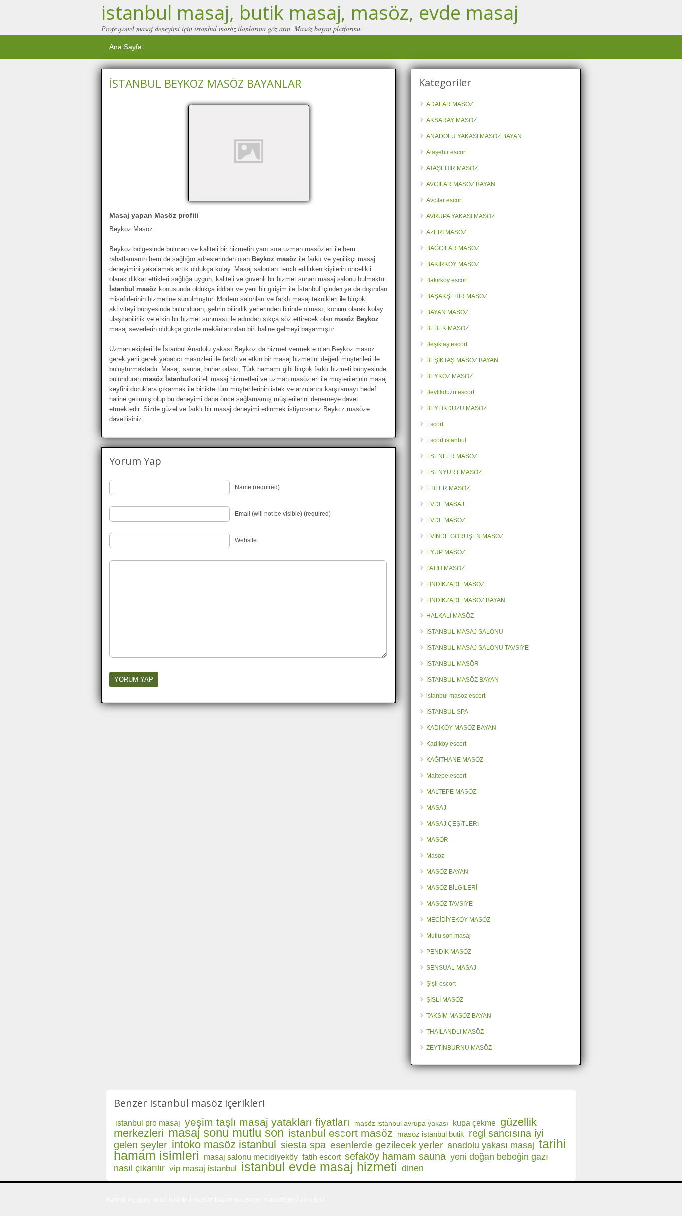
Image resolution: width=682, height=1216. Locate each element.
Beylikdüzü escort (450, 392)
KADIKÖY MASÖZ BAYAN (461, 727)
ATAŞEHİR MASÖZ (452, 168)
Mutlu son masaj (448, 935)
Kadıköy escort (446, 743)
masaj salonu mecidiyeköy (251, 1157)
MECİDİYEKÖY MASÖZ (458, 919)
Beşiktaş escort (446, 344)
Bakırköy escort (447, 280)
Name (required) (257, 487)
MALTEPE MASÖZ (451, 791)
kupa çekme (474, 1123)
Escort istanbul (446, 440)
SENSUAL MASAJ (451, 967)
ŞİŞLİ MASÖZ (444, 999)
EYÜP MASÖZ (445, 552)
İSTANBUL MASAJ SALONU (464, 631)
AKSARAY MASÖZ (451, 120)
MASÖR (437, 839)
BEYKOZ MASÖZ (449, 376)
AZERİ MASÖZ (446, 232)
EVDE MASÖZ (445, 520)
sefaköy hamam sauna (395, 1156)
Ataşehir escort (446, 152)
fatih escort (321, 1157)
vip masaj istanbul (203, 1168)
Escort (434, 424)
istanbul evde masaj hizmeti (319, 1167)
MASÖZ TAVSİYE (449, 903)
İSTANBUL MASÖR (452, 663)
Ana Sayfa (125, 47)
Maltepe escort (446, 775)
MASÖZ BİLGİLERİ (451, 887)
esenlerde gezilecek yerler (386, 1145)
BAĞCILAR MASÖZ (452, 248)
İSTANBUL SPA (447, 711)
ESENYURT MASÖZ (454, 472)
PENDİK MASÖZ (448, 951)
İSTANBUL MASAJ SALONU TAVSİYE (477, 647)
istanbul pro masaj (147, 1123)
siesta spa (303, 1144)
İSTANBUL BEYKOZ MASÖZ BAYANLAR (205, 83)
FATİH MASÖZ (445, 568)
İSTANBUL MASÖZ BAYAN (462, 679)
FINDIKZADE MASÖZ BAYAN (465, 600)
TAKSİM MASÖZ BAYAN (458, 1015)
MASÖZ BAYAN (447, 871)
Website (246, 540)
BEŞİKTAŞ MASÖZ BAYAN (462, 360)
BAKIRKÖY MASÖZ (452, 264)
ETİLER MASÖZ (448, 488)
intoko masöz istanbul (224, 1144)
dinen (413, 1168)
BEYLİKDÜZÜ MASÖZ (456, 408)
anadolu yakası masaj (490, 1145)
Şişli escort (441, 983)
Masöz (435, 855)
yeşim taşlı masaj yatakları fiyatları (267, 1122)
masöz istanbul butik (430, 1134)
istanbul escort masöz (340, 1133)
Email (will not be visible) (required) (283, 513)
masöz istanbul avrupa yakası (401, 1123)
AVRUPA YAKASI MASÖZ (460, 216)
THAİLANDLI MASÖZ (455, 1031)
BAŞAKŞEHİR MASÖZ (456, 296)
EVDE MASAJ (445, 504)
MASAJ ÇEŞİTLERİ (452, 823)
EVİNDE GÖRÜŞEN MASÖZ (464, 536)
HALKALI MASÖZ (450, 615)
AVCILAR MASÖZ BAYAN (460, 184)
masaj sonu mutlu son (226, 1132)
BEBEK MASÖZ (447, 328)
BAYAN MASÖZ (447, 312)
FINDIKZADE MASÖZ (455, 584)
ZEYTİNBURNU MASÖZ (459, 1047)
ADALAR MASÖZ (449, 104)
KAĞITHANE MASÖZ (454, 759)
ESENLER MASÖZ (451, 456)
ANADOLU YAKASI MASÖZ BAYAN (474, 136)
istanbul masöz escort (455, 695)
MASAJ (436, 807)
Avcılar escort (444, 200)
